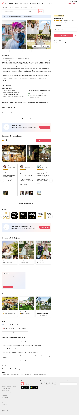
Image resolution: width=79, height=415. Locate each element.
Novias (38, 3)
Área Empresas (74, 1)
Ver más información (26, 118)
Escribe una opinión (43, 140)
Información (5, 51)
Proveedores (33, 3)
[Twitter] (44, 383)
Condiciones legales (6, 384)
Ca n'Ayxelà (6, 312)
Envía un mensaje (45, 127)
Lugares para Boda (24, 3)
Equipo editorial (5, 400)
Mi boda (16, 3)
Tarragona (17, 7)
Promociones (36, 51)
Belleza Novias (28, 374)
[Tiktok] (55, 383)
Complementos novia (14, 374)
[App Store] (25, 388)
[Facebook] (41, 383)
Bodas (3, 7)
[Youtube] (52, 383)
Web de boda (4, 404)
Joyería (22, 374)
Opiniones (18, 51)
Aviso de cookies (5, 390)
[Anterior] (2, 180)
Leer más (4, 80)
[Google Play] (34, 388)
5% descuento (65, 25)
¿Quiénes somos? (5, 399)
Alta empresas (5, 397)
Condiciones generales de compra (9, 386)
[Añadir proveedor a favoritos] (49, 22)
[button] (26, 127)
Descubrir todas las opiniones (26, 203)
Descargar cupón (8, 287)
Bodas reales (27, 51)
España (64, 383)
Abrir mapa (47, 326)
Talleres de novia (5, 374)
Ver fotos (46, 46)
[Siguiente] (51, 180)
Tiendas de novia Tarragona (7, 332)
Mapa (43, 51)
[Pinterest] (47, 383)
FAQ (11, 51)
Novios (43, 3)
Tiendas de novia (9, 7)
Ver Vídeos (36, 46)
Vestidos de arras (42, 374)
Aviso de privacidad (6, 388)
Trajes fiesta (35, 374)
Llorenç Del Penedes (25, 7)
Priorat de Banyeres (25, 312)
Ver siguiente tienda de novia (8, 365)
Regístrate (74, 3)
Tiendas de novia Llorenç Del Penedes (21, 332)
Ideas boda (49, 3)
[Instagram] (50, 383)
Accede (69, 3)
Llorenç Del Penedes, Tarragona (63, 23)
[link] (10, 252)
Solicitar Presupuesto (64, 35)
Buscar (41, 11)
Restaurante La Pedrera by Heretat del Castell (43, 312)
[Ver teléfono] (75, 35)
